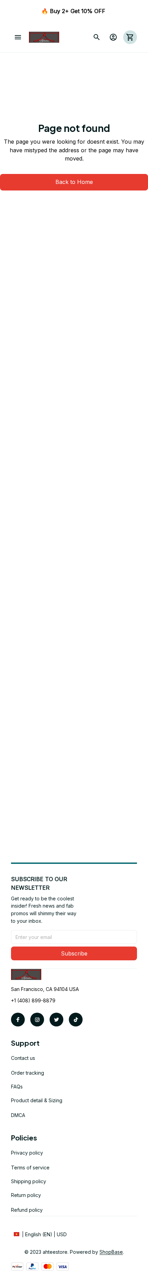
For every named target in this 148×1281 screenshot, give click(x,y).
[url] (111, 1252)
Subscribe (74, 953)
